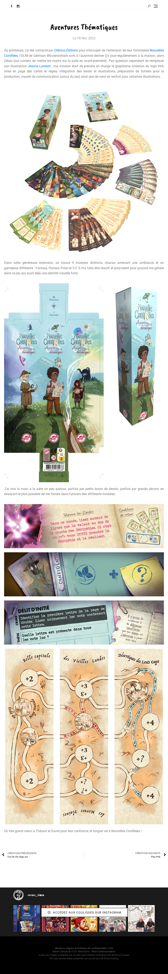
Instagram (18, 6)
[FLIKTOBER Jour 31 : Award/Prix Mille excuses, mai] (141, 918)
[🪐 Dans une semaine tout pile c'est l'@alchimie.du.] (55, 918)
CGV (110, 948)
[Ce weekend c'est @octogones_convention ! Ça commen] (26, 918)
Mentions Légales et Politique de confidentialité (80, 948)
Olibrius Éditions (66, 50)
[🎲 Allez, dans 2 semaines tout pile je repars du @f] (84, 918)
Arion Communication (104, 951)
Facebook (11, 6)
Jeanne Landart (39, 66)
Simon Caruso (60, 951)
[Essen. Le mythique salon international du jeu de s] (112, 918)
